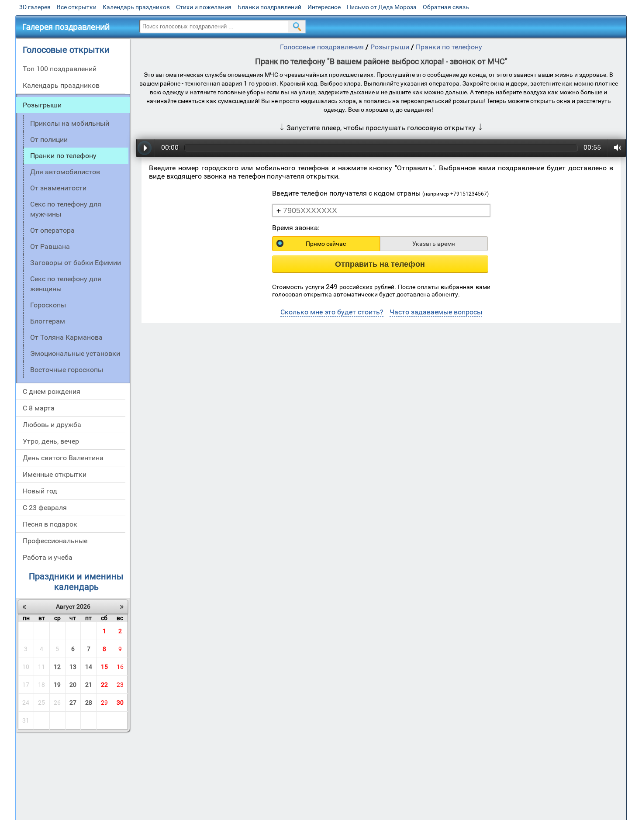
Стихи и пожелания (203, 6)
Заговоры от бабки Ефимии (75, 262)
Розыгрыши (42, 105)
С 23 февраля (45, 507)
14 (88, 666)
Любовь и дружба (52, 424)
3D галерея (35, 6)
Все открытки (77, 6)
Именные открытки (54, 474)
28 (88, 702)
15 (104, 666)
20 (72, 684)
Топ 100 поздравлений (60, 69)
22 (104, 684)
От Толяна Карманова (66, 337)
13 (72, 666)
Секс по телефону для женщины (65, 284)
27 (72, 702)
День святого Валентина (63, 458)
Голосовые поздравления (322, 47)
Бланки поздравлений (269, 6)
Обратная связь (446, 6)
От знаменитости (58, 188)
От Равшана (50, 246)
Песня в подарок (50, 524)
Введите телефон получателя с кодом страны (380, 193)
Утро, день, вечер (51, 441)
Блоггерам (47, 321)
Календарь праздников (136, 6)
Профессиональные (55, 541)
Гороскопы (48, 305)
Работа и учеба (47, 557)
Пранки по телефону (449, 47)
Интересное (324, 6)
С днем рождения (51, 391)
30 (120, 702)
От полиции (49, 139)
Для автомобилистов (65, 172)
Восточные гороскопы (66, 369)
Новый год (40, 491)
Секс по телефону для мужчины (65, 209)
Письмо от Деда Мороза (382, 6)
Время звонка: (296, 228)
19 (57, 684)
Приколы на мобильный (69, 123)
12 (57, 666)
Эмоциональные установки (75, 353)
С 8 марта (39, 408)
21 (88, 684)
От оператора (52, 230)
